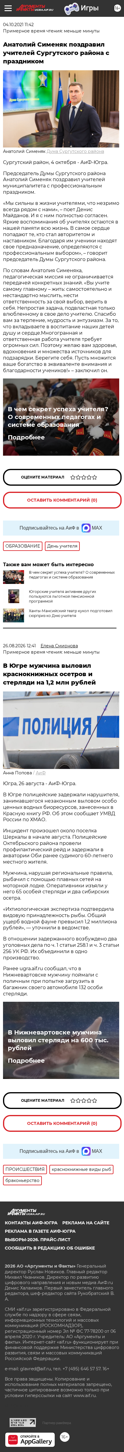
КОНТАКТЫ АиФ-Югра (31, 1223)
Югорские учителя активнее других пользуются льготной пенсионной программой (62, 596)
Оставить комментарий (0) (62, 500)
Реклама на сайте (85, 1223)
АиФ (41, 773)
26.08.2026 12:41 (19, 646)
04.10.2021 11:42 (18, 24)
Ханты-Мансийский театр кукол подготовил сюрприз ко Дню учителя (71, 613)
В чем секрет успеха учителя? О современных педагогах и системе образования (58, 417)
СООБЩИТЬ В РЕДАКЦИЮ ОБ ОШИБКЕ (50, 1248)
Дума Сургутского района (75, 151)
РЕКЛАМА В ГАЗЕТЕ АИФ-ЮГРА (40, 1231)
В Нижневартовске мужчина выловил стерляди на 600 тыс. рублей (58, 1040)
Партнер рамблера (56, 1423)
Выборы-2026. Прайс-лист (37, 1239)
